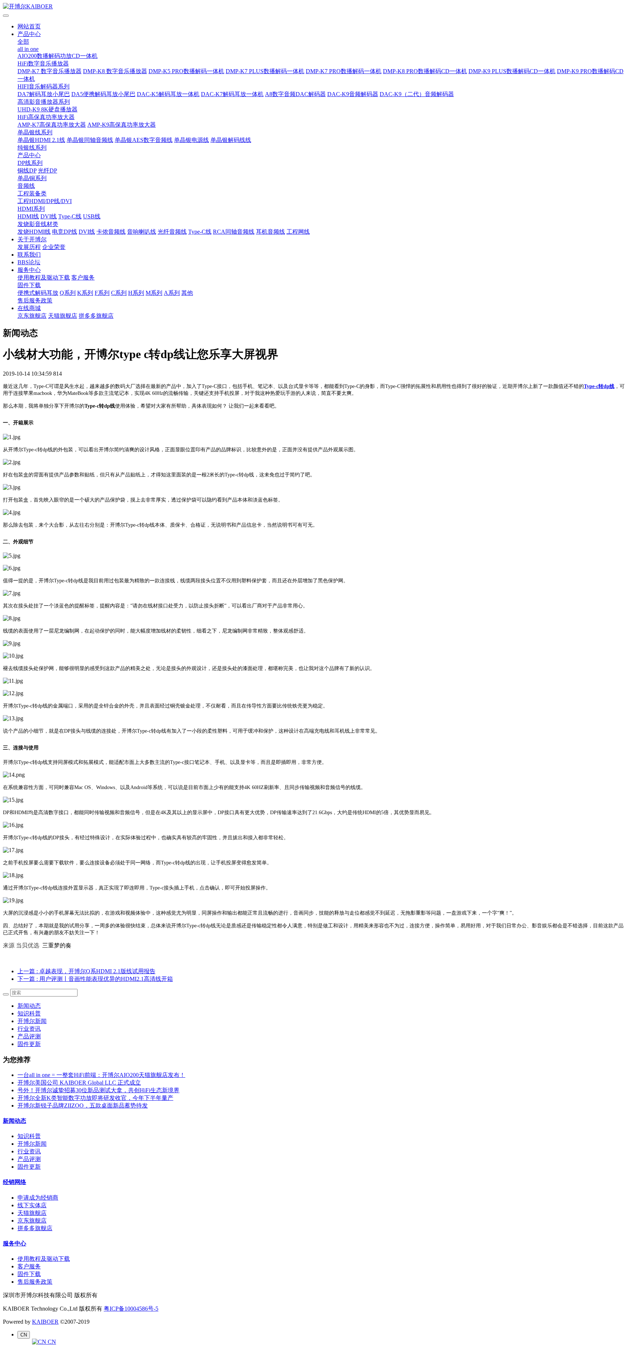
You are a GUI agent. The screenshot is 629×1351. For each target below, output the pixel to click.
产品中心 (29, 34)
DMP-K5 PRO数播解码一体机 (186, 71)
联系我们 (29, 254)
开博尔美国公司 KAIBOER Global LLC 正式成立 (79, 1082)
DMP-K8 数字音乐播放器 (115, 71)
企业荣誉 (54, 247)
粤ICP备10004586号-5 (131, 1309)
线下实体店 (32, 1205)
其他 (187, 293)
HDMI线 (28, 216)
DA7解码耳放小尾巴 (43, 94)
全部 (23, 42)
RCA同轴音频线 (233, 232)
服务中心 (29, 270)
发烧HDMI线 (34, 232)
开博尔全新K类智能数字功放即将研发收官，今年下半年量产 (95, 1098)
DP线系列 (30, 163)
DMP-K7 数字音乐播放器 (49, 71)
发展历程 (29, 247)
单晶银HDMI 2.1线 (41, 140)
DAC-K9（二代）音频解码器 (417, 94)
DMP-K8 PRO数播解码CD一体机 (425, 71)
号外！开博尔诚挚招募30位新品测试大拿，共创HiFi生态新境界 (98, 1090)
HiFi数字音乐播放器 (43, 63)
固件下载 (29, 285)
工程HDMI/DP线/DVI (44, 201)
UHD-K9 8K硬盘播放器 (47, 109)
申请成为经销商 (37, 1197)
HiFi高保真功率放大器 (46, 117)
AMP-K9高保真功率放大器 (121, 125)
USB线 (91, 216)
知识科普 (29, 1013)
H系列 (136, 293)
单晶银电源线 (191, 140)
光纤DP (47, 170)
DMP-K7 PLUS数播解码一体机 (265, 71)
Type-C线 (70, 216)
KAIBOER (45, 1322)
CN (51, 1342)
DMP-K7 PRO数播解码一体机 (343, 71)
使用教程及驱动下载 (43, 277)
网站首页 (29, 26)
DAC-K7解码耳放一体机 (232, 94)
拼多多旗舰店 (96, 316)
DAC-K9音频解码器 (352, 94)
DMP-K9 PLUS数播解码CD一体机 (511, 71)
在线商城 (29, 308)
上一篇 (86, 971)
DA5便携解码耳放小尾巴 (103, 94)
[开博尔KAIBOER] (314, 7)
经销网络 (14, 1182)
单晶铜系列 (32, 178)
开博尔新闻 (32, 1021)
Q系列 (68, 293)
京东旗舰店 (32, 316)
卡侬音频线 (111, 232)
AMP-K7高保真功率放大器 (51, 125)
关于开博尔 (32, 239)
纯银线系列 (32, 147)
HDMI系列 (31, 209)
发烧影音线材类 (37, 224)
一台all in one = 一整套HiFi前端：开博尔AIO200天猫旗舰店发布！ (101, 1075)
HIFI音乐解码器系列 (43, 86)
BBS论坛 (28, 262)
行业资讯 (29, 1029)
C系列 (119, 293)
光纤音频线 (172, 232)
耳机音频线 (270, 232)
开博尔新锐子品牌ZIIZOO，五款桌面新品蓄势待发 (82, 1105)
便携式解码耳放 (37, 293)
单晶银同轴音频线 (90, 140)
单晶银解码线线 (230, 140)
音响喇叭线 (141, 232)
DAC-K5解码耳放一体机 (168, 94)
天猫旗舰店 (62, 316)
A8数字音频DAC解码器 (295, 94)
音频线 (26, 186)
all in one (28, 49)
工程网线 (298, 232)
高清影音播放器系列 (43, 102)
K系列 (85, 293)
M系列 (154, 293)
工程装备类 (32, 193)
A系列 (172, 293)
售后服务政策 (34, 300)
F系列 (102, 293)
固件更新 (29, 1044)
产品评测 (29, 1036)
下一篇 (95, 979)
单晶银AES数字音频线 (144, 140)
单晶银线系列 (34, 132)
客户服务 (83, 277)
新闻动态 (29, 1006)
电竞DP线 (64, 232)
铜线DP (26, 170)
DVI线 (48, 216)
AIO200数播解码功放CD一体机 (57, 56)
